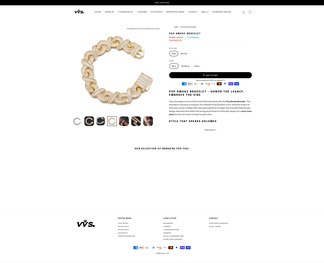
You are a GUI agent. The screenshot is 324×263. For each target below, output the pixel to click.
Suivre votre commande (172, 239)
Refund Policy (123, 230)
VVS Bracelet (126, 12)
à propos (166, 226)
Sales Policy (123, 233)
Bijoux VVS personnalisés (173, 236)
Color (173, 48)
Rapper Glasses (175, 12)
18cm (173, 66)
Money (184, 53)
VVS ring (142, 12)
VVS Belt (193, 12)
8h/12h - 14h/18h (215, 226)
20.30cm (185, 66)
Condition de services (126, 236)
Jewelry (109, 12)
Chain (97, 12)
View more (209, 130)
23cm (197, 66)
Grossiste (167, 233)
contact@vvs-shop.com (218, 223)
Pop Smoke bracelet (188, 27)
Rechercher (168, 223)
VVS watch (157, 12)
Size (171, 61)
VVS (176, 27)
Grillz (205, 12)
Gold (173, 53)
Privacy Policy (123, 226)
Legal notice (123, 223)
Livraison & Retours (171, 230)
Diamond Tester (221, 12)
